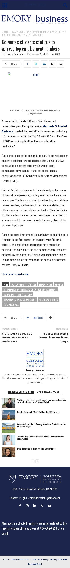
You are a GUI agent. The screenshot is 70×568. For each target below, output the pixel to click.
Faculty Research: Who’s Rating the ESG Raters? (38, 412)
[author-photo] (35, 358)
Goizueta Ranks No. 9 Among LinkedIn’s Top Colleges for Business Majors (41, 425)
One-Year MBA (25, 294)
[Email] (52, 64)
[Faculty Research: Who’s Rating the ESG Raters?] (8, 415)
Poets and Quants (48, 299)
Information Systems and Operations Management (30, 289)
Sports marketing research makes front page (53, 337)
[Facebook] (27, 64)
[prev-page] (33, 461)
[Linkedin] (44, 64)
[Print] (60, 64)
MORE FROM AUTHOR (48, 392)
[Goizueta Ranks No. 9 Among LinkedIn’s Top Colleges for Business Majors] (8, 428)
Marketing (9, 294)
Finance (59, 284)
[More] (50, 317)
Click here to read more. (15, 274)
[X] (35, 64)
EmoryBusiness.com (20, 559)
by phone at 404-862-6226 (42, 528)
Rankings (17, 32)
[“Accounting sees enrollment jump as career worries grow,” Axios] (8, 440)
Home (5, 32)
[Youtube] (49, 506)
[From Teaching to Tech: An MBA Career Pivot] (8, 452)
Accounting (18, 284)
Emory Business (14, 54)
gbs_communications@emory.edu (41, 498)
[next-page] (37, 461)
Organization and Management (20, 299)
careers (31, 284)
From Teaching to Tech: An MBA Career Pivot (36, 448)
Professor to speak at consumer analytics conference (17, 337)
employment (45, 284)
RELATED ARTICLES (21, 392)
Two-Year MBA (11, 304)
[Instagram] (28, 506)
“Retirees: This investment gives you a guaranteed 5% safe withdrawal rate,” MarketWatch (41, 401)
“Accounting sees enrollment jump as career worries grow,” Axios (40, 437)
